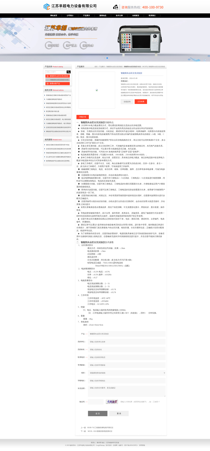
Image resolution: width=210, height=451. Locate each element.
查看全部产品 (55, 83)
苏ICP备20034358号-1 (131, 445)
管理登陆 (142, 445)
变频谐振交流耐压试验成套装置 (56, 115)
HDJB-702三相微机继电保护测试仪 (100, 427)
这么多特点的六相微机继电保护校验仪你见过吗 (58, 157)
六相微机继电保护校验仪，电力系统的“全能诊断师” (58, 124)
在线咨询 (127, 102)
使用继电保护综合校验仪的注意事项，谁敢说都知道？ (58, 161)
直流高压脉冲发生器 (52, 111)
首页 (96, 66)
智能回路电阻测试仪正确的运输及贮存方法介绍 (58, 153)
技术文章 (119, 15)
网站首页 (53, 15)
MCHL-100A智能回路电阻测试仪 (100, 431)
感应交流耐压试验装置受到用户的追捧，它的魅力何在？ (57, 145)
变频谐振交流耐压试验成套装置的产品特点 (58, 95)
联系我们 (152, 15)
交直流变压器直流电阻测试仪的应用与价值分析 (58, 128)
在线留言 (135, 15)
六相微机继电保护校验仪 (54, 99)
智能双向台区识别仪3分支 (59, 80)
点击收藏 (140, 101)
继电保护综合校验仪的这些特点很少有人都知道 (58, 132)
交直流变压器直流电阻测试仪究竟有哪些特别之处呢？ (58, 149)
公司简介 (70, 15)
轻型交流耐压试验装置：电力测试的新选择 (58, 120)
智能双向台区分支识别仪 (59, 76)
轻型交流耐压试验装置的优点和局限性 (58, 107)
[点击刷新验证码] (112, 402)
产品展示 (86, 15)
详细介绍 (82, 117)
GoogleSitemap (100, 445)
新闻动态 (103, 15)
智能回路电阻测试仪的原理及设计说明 (58, 103)
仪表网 (115, 445)
